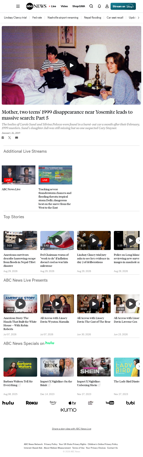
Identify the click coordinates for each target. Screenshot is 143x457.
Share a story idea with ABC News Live (71, 428)
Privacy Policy (50, 444)
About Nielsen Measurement (57, 448)
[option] (17, 17)
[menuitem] (15, 17)
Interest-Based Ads (33, 448)
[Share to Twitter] (9, 137)
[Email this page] (16, 137)
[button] (18, 6)
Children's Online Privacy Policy (103, 444)
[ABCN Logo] (36, 6)
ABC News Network (33, 444)
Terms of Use (78, 448)
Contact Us (112, 448)
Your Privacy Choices (96, 448)
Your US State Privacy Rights (72, 444)
